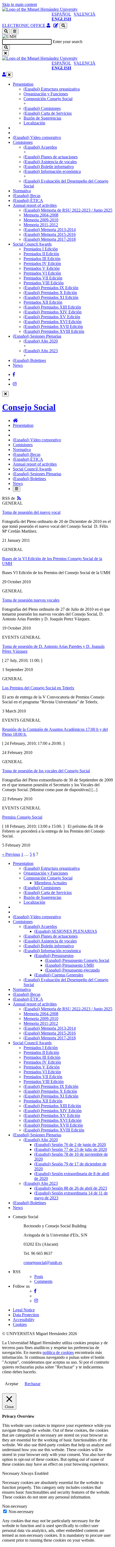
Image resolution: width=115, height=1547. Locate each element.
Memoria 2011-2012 (41, 224)
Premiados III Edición (42, 258)
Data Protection (26, 1314)
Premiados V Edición (42, 268)
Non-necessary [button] (14, 1506)
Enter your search (67, 41)
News (18, 365)
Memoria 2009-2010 (41, 220)
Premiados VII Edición (43, 278)
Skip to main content (19, 4)
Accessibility (23, 1319)
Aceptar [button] (11, 1383)
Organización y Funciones (46, 94)
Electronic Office (23, 25)
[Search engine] (63, 26)
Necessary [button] (11, 1473)
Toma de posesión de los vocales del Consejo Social (46, 771)
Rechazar (32, 1383)
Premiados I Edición (41, 249)
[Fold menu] (9, 75)
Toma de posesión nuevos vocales (30, 600)
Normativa (22, 190)
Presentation (23, 84)
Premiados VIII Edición (44, 283)
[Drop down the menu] (14, 31)
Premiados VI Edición (42, 273)
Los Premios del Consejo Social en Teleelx (38, 688)
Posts (38, 1276)
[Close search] (5, 53)
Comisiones (23, 142)
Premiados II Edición (41, 254)
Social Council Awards (32, 244)
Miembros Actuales (50, 883)
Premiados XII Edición (43, 302)
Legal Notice (24, 1310)
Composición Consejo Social (48, 98)
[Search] (6, 47)
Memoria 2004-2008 (41, 215)
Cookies (20, 1324)
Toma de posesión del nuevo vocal (31, 512)
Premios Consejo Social (22, 817)
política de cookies (58, 1352)
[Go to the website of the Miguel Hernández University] (40, 9)
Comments (43, 1281)
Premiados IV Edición (42, 263)
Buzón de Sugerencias (42, 118)
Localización (34, 123)
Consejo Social (29, 407)
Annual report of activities (35, 205)
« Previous (11, 854)
